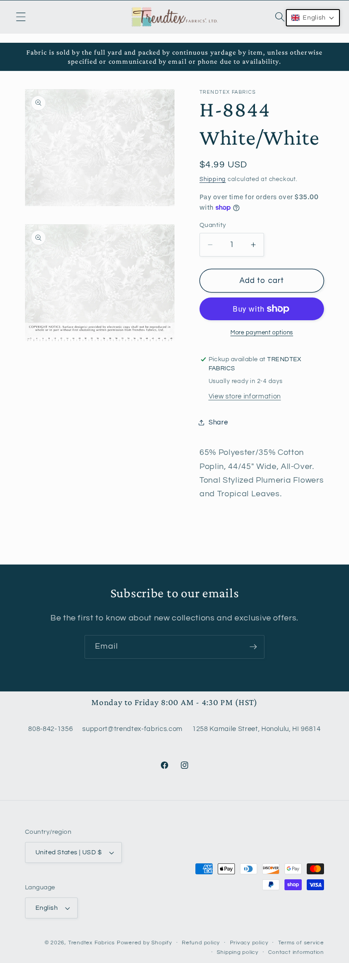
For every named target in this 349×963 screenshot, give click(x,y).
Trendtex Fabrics (91, 943)
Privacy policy (249, 943)
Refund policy (201, 943)
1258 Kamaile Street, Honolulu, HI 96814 (256, 728)
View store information (245, 396)
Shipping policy (238, 952)
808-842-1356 (50, 728)
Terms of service (301, 943)
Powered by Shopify (144, 943)
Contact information (296, 952)
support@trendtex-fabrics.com (132, 728)
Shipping (212, 179)
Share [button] (218, 422)
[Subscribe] (253, 647)
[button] (21, 17)
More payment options (261, 332)
